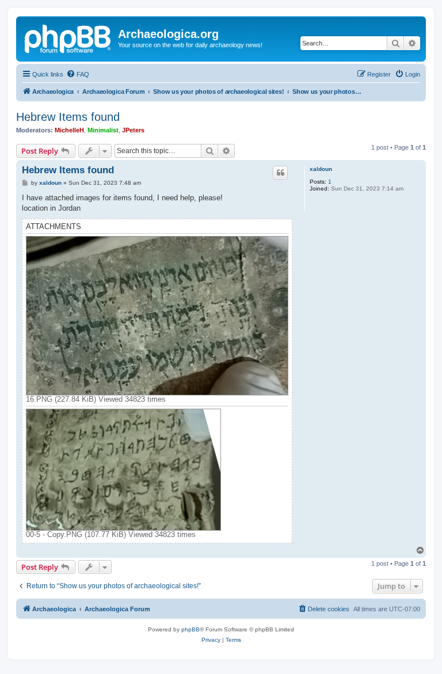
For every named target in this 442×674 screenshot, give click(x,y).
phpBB (190, 629)
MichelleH (69, 130)
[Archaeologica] (68, 37)
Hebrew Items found (68, 117)
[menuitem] (77, 74)
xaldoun (321, 169)
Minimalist (103, 130)
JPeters (133, 130)
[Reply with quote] (280, 173)
